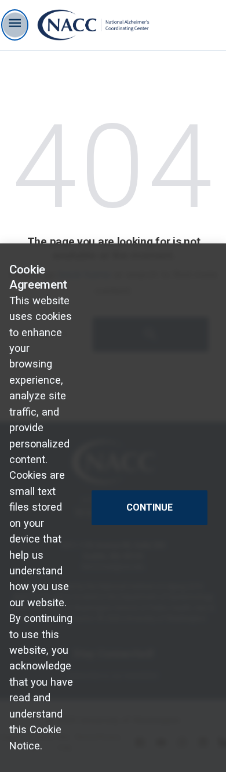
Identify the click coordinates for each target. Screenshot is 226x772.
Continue (149, 507)
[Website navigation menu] (14, 24)
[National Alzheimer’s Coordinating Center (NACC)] (94, 25)
